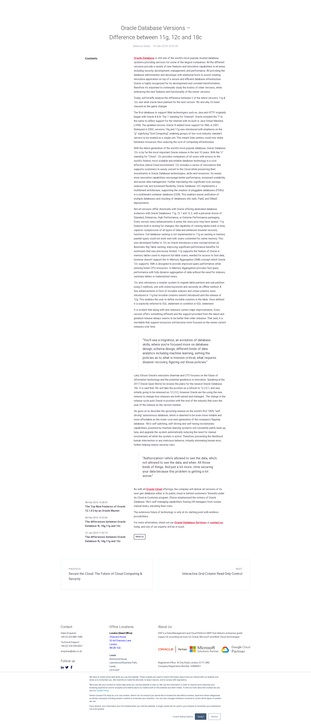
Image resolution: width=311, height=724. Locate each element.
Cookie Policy (103, 690)
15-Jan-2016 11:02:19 (96, 533)
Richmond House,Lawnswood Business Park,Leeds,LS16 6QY (123, 662)
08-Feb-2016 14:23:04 (96, 517)
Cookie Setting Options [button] (183, 716)
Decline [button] (214, 716)
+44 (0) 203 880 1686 (71, 637)
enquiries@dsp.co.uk (71, 651)
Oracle (139, 536)
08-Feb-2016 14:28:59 (96, 502)
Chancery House (117, 637)
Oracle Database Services (190, 522)
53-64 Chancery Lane (120, 640)
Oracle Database (144, 58)
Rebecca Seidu (141, 46)
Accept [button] (201, 716)
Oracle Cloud (154, 489)
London (113, 644)
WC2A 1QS (115, 648)
